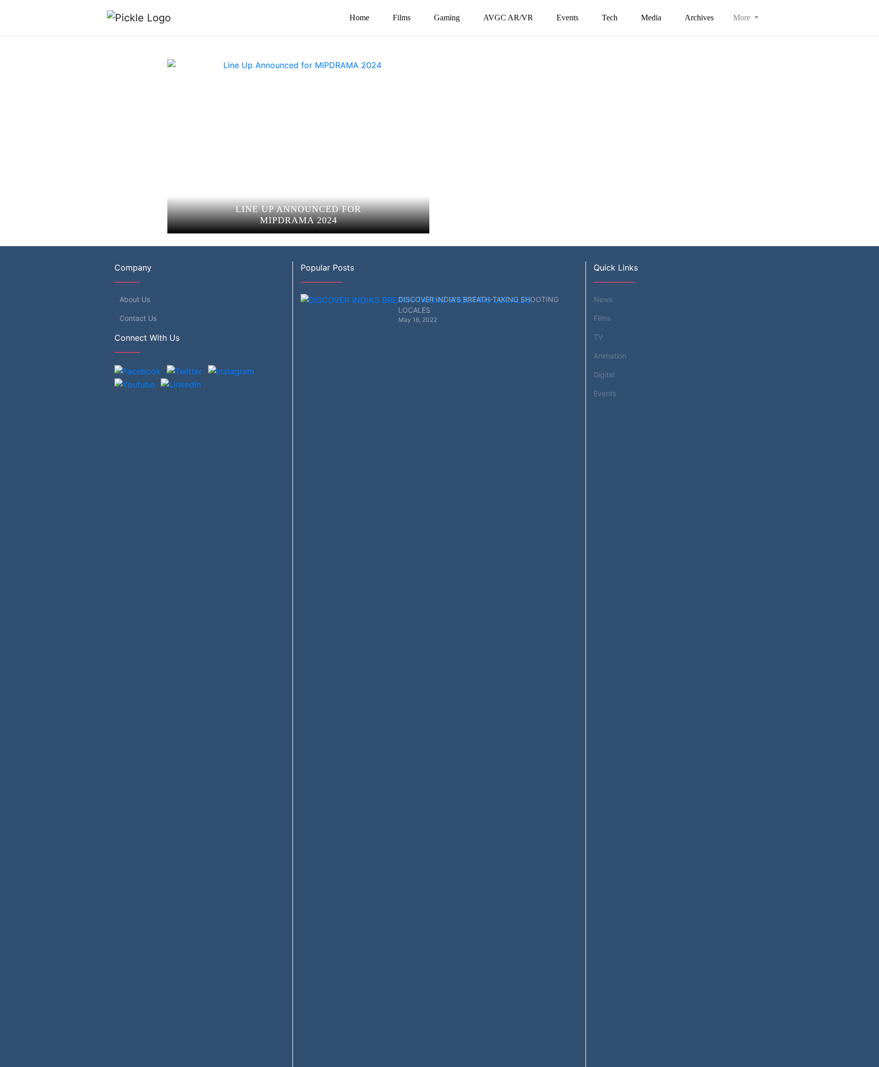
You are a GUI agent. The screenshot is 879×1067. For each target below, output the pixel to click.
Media (651, 17)
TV (598, 337)
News (603, 299)
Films (402, 17)
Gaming (447, 17)
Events (567, 17)
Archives (699, 17)
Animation (610, 355)
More (742, 17)
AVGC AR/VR (508, 17)
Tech (610, 17)
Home (359, 17)
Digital (604, 374)
